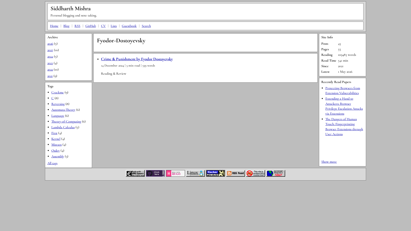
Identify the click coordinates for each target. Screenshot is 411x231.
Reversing (58, 104)
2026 (50, 43)
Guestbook (129, 26)
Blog (66, 26)
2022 (50, 69)
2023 (50, 63)
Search (146, 26)
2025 (50, 50)
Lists (114, 26)
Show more (329, 162)
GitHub (90, 26)
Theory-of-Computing (66, 121)
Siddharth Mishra (71, 8)
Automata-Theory (63, 110)
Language (57, 116)
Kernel (55, 139)
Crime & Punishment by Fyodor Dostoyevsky (137, 59)
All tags (52, 163)
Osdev (55, 150)
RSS (77, 26)
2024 (50, 56)
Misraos (56, 144)
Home (54, 26)
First (54, 133)
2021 (50, 76)
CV (103, 26)
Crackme (57, 92)
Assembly (57, 156)
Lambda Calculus (63, 127)
